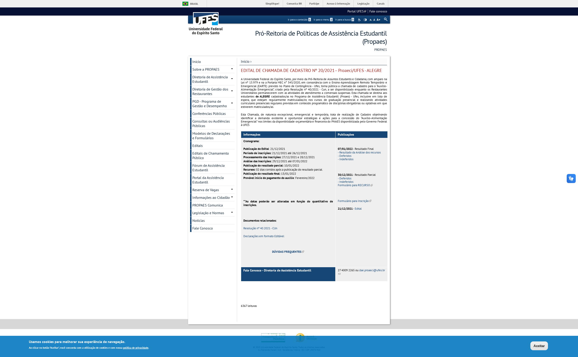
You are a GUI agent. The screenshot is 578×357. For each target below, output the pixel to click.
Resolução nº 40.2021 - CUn (260, 228)
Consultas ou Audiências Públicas (211, 123)
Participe (314, 3)
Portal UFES (356, 11)
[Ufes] (206, 22)
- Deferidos (344, 156)
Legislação (363, 3)
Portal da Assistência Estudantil (208, 179)
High (365, 19)
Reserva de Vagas (205, 190)
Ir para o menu (323, 19)
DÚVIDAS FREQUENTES (288, 252)
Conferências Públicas (209, 113)
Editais (197, 145)
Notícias (198, 220)
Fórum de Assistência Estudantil (208, 167)
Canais (381, 3)
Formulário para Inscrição (354, 201)
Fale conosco (378, 11)
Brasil (194, 3)
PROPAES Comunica (207, 205)
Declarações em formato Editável (263, 236)
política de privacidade (135, 347)
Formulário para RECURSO (355, 185)
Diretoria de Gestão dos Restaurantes (210, 91)
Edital (358, 209)
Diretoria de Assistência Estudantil (210, 79)
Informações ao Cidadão (211, 197)
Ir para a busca (344, 19)
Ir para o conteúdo (299, 19)
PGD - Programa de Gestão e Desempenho (209, 103)
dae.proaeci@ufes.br (361, 272)
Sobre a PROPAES (205, 69)
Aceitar (539, 346)
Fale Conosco (202, 228)
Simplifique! (272, 3)
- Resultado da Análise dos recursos (359, 152)
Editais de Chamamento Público (210, 155)
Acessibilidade (359, 19)
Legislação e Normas (208, 213)
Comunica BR (294, 3)
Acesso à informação (338, 3)
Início (245, 61)
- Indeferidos (345, 159)
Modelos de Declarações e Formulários (211, 135)
